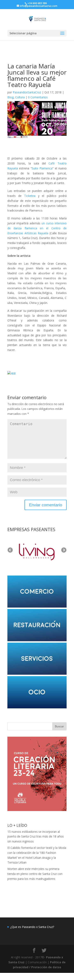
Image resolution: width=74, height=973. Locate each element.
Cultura (20, 97)
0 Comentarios (38, 97)
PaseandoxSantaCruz (27, 92)
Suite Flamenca (42, 168)
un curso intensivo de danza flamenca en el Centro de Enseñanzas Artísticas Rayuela (37, 228)
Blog (10, 97)
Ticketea (29, 196)
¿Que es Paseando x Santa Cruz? (32, 927)
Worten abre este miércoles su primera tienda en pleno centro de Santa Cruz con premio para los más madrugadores (34, 874)
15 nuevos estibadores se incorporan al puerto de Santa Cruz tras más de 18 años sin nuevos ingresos (35, 836)
